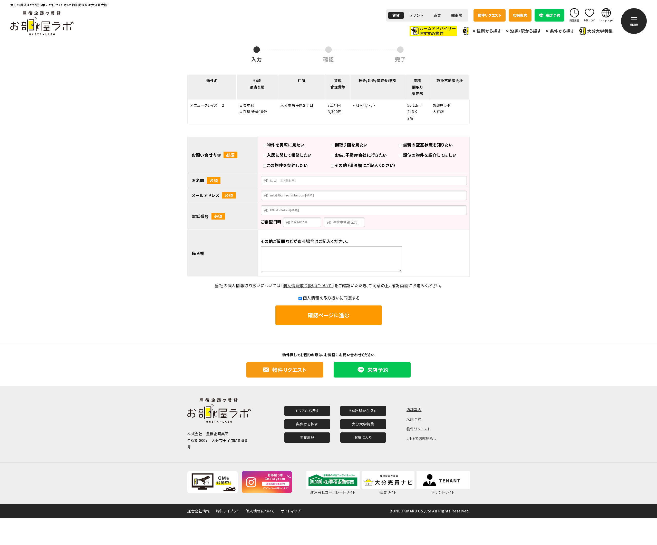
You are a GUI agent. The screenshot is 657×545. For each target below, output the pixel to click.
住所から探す (489, 31)
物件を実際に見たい (286, 145)
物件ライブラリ (227, 510)
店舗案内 (520, 15)
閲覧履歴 (307, 437)
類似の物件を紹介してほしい (430, 155)
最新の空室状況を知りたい (428, 145)
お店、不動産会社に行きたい (361, 155)
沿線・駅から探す (525, 31)
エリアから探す (307, 410)
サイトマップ (291, 510)
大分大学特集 (600, 30)
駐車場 (456, 15)
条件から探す (562, 31)
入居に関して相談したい (289, 155)
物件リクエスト (489, 15)
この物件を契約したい (287, 165)
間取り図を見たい (351, 145)
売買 (437, 15)
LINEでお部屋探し (422, 438)
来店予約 (414, 419)
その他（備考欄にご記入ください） (365, 165)
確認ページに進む (328, 315)
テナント (416, 15)
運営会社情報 (198, 510)
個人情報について (260, 510)
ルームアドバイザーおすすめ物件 (438, 31)
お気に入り (363, 437)
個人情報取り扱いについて (307, 285)
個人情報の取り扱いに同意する (331, 298)
